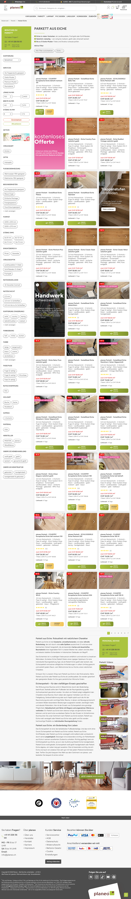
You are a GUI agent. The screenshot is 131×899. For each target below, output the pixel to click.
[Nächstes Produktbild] (62, 66)
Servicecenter (52, 835)
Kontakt (28, 841)
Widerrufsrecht (53, 845)
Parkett (41, 16)
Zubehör (92, 16)
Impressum (30, 848)
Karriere (28, 845)
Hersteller (29, 838)
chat (20, 2)
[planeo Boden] (104, 893)
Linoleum (71, 16)
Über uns (29, 835)
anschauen (92, 776)
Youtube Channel (87, 772)
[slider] (11, 96)
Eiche (60, 51)
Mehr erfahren (108, 209)
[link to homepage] (16, 7)
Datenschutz (52, 841)
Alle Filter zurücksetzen (44, 51)
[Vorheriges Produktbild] (37, 66)
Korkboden (82, 16)
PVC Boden (60, 16)
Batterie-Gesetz (53, 848)
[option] (82, 126)
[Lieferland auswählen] (5, 2)
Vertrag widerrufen (53, 861)
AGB (48, 838)
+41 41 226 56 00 (44, 2)
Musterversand (113, 2)
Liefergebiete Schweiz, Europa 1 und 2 (16, 886)
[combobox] (66, 8)
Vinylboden (30, 16)
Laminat (50, 16)
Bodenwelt (5, 21)
